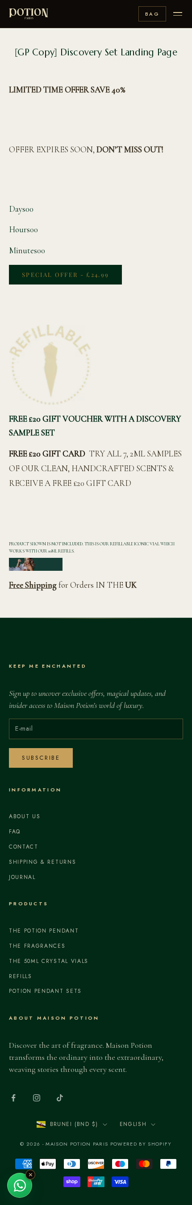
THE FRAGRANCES (37, 946)
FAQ (15, 832)
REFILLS (20, 976)
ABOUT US (24, 816)
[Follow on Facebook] (13, 1097)
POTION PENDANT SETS (45, 991)
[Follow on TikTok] (59, 1097)
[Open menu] (177, 13)
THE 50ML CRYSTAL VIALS (48, 961)
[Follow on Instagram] (36, 1097)
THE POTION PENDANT (44, 931)
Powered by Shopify (141, 1143)
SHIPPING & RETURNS (42, 862)
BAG (152, 13)
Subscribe (41, 757)
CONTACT (23, 847)
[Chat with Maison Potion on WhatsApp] (19, 1185)
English (133, 1124)
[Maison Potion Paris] (28, 13)
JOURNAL (22, 877)
